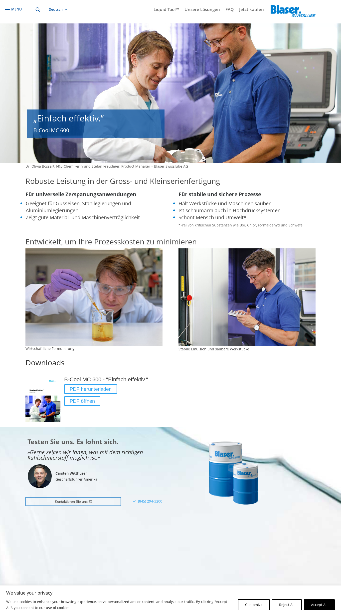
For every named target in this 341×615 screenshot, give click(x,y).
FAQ (229, 10)
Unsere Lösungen (202, 10)
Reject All (287, 604)
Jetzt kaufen (251, 10)
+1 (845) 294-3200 (147, 501)
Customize (254, 604)
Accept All (319, 604)
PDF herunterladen (91, 389)
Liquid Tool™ (166, 10)
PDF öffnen (82, 401)
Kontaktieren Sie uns (71, 502)
